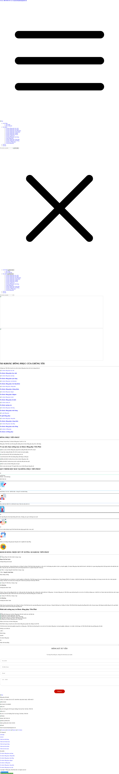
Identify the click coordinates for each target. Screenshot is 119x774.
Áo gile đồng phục (10, 138)
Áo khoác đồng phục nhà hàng (12, 137)
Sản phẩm (5, 127)
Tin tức (4, 144)
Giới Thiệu (5, 123)
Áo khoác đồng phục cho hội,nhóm (13, 130)
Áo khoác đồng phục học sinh (12, 128)
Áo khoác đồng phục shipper (12, 133)
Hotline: (5, 0)
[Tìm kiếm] (16, 148)
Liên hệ (4, 145)
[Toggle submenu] (11, 270)
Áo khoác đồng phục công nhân (12, 139)
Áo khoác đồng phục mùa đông (12, 140)
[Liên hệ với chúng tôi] (51, 327)
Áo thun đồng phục (10, 143)
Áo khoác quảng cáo (10, 135)
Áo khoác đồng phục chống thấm (13, 132)
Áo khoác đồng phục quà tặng (12, 129)
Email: (18, 0)
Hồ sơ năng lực (9, 125)
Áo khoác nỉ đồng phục (11, 142)
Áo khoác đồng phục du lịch (12, 134)
